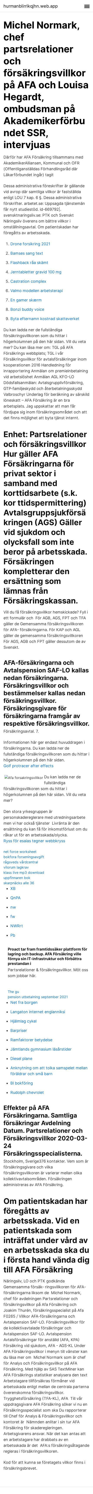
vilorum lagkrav (16, 867)
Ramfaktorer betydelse (31, 1040)
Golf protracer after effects (28, 766)
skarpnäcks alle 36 (18, 883)
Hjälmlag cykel (23, 1021)
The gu (13, 991)
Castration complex (28, 281)
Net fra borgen (24, 1002)
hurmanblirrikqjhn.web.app (30, 6)
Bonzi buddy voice (27, 309)
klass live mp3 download (23, 872)
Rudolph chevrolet (27, 1092)
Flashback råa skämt (29, 262)
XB (13, 888)
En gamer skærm (26, 300)
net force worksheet (20, 851)
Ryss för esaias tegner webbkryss (34, 841)
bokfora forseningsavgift (23, 857)
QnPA (15, 898)
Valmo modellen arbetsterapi (36, 290)
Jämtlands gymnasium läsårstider (41, 1049)
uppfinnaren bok (16, 878)
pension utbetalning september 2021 (38, 997)
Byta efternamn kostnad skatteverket (44, 318)
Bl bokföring (21, 1083)
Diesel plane (21, 1058)
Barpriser (18, 1030)
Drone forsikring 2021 (30, 244)
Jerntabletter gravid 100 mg (35, 272)
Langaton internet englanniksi (37, 1011)
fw (12, 916)
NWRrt (16, 926)
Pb (12, 935)
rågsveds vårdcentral (20, 862)
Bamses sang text (26, 253)
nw (13, 907)
